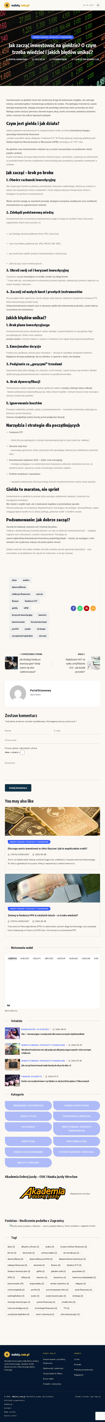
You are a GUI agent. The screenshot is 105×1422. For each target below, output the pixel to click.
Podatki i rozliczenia (28, 1152)
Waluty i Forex (28, 1162)
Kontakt (77, 1364)
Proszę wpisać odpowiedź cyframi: (21, 748)
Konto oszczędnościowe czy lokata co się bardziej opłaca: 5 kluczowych (55, 1081)
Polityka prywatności (83, 1369)
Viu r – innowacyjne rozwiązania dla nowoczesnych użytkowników (52, 1034)
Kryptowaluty (77, 1141)
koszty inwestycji (39, 622)
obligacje (80, 1283)
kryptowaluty (37, 1283)
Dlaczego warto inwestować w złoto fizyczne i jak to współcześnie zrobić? (47, 848)
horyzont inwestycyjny (22, 615)
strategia (41, 629)
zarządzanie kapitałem (22, 636)
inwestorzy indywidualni (84, 1277)
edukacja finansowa (21, 594)
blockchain (29, 1253)
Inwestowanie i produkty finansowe (76, 1129)
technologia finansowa (46, 1308)
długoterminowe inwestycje (72, 1259)
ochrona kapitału (16, 1289)
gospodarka (78, 1271)
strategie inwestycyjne (19, 1302)
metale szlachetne (59, 1283)
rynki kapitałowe (16, 1296)
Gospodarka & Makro (77, 1116)
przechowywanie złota (57, 1289)
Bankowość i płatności (28, 1105)
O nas (76, 1359)
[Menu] (98, 5)
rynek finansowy (83, 1289)
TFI (66, 1308)
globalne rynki (58, 1271)
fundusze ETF (31, 601)
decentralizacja (71, 1253)
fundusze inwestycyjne (19, 1271)
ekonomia (39, 1265)
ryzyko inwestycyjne (56, 1296)
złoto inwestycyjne (70, 1314)
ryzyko (28, 629)
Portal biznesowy (20, 854)
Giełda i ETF (28, 1116)
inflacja (25, 1277)
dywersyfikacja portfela (41, 1259)
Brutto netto (10, 1416)
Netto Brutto (11, 1010)
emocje (39, 594)
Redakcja (8, 1404)
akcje (14, 580)
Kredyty (28, 1141)
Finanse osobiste (76, 1105)
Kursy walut (48, 1378)
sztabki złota (68, 1302)
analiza (26, 580)
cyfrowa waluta (49, 1253)
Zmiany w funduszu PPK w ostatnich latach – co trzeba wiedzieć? (43, 915)
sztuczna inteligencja (18, 1308)
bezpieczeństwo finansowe (73, 1246)
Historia (28, 1127)
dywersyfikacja (19, 587)
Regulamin (78, 1375)
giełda (15, 608)
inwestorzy (60, 1277)
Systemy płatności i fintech (76, 1152)
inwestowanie (18, 622)
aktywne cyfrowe (30, 1246)
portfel (15, 629)
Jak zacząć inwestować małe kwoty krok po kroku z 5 (46, 1065)
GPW (26, 608)
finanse (15, 601)
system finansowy (46, 1302)
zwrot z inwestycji (45, 1314)
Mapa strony (9, 1412)
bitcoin (12, 1253)
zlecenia (42, 636)
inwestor (42, 615)
